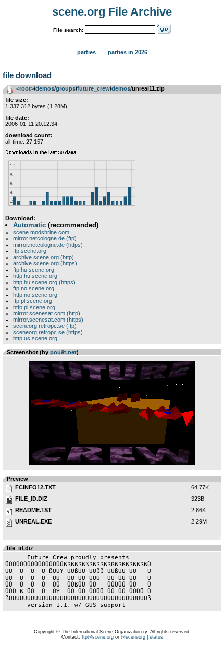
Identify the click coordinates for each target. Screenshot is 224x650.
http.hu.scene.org (35, 276)
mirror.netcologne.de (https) (48, 244)
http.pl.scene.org (34, 307)
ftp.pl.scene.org (32, 301)
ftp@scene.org (98, 637)
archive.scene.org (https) (45, 263)
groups (66, 88)
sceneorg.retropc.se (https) (48, 332)
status (156, 637)
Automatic (29, 225)
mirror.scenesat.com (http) (46, 313)
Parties (86, 52)
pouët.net (63, 352)
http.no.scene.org (35, 294)
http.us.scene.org (35, 338)
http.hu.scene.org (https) (44, 282)
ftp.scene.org (29, 251)
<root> (25, 88)
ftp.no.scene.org (33, 288)
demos (44, 88)
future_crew (93, 88)
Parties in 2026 (127, 52)
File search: (68, 30)
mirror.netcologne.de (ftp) (45, 238)
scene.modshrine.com (41, 232)
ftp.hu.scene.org (33, 269)
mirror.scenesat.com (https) (48, 319)
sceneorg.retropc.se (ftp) (45, 326)
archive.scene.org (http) (43, 257)
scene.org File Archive (112, 11)
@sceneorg (133, 637)
